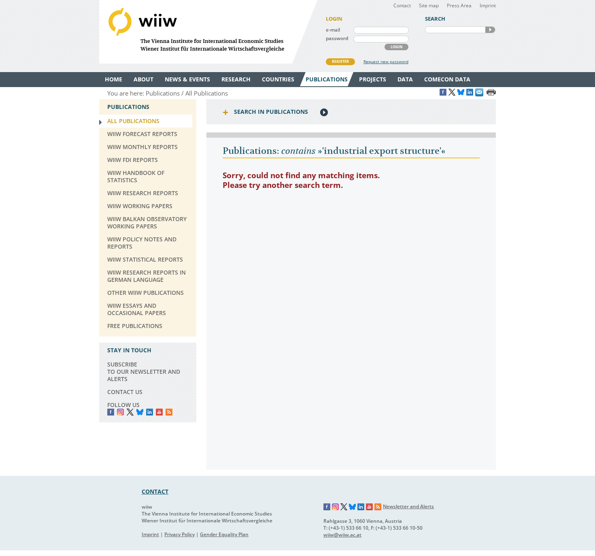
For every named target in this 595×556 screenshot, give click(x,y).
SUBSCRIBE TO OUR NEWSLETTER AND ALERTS (143, 371)
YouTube (159, 412)
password (337, 38)
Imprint (488, 5)
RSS (169, 412)
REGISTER (340, 61)
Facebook (110, 412)
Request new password (385, 61)
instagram (120, 412)
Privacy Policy (179, 534)
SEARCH (490, 30)
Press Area (459, 5)
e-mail (333, 29)
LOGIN (396, 46)
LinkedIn (149, 412)
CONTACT (155, 491)
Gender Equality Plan (224, 534)
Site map (429, 5)
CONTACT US (124, 392)
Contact (402, 5)
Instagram (335, 507)
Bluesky (139, 412)
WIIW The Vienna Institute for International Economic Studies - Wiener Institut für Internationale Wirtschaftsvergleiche (208, 32)
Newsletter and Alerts (408, 506)
